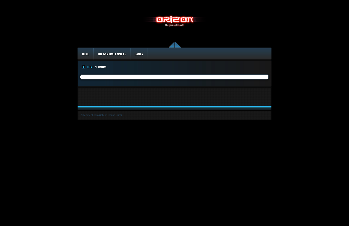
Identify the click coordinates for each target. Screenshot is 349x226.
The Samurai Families (112, 54)
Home (85, 54)
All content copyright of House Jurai (101, 115)
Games (139, 54)
